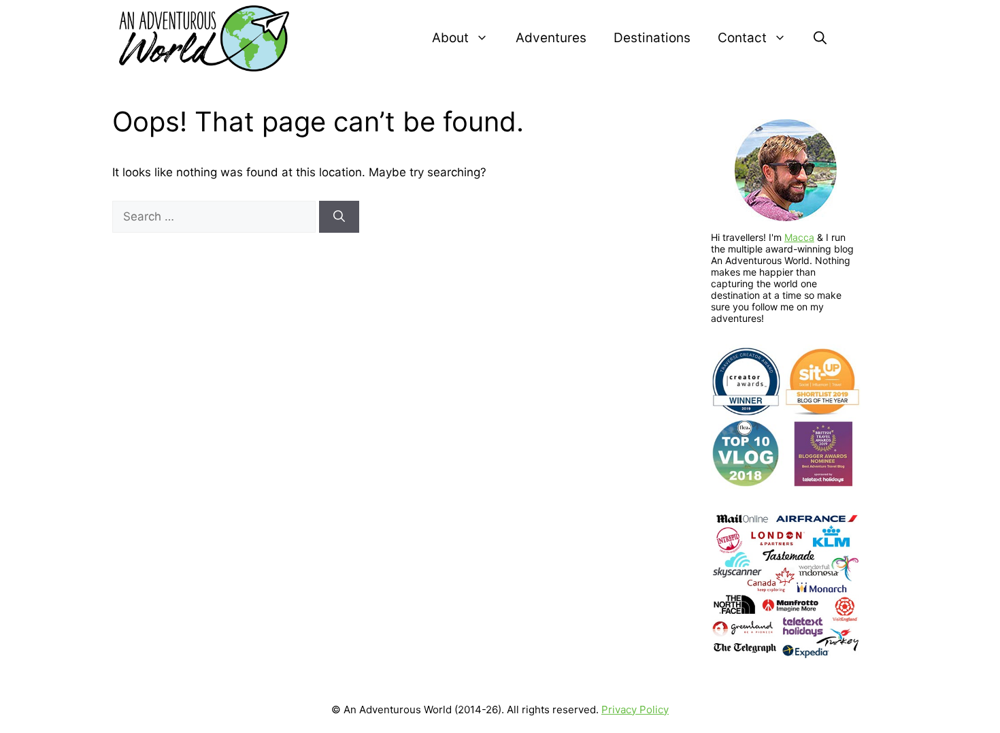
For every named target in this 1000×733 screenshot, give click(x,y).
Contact (742, 38)
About (450, 38)
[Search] (339, 217)
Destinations (652, 38)
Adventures (551, 38)
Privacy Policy (635, 709)
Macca (799, 237)
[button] (820, 38)
